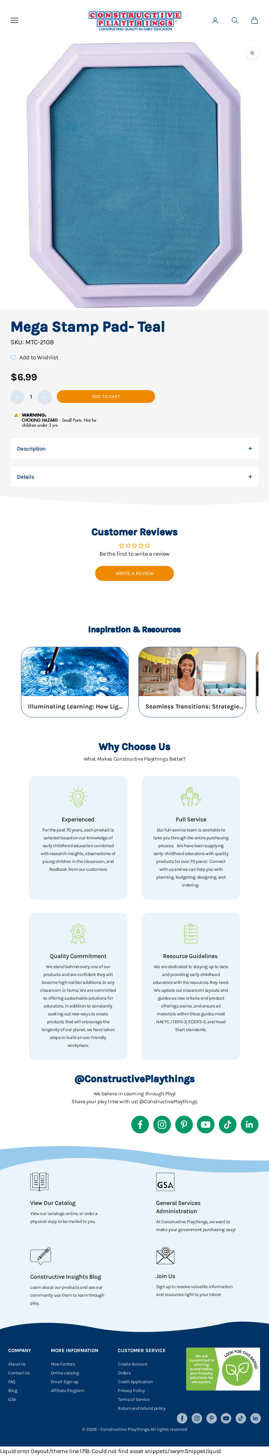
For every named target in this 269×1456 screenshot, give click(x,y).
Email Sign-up (64, 1382)
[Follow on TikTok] (227, 1124)
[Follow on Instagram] (162, 1124)
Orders (124, 1373)
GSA (12, 1399)
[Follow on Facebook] (140, 1124)
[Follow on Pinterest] (184, 1124)
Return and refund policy (141, 1408)
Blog (12, 1390)
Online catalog (65, 1373)
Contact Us (19, 1373)
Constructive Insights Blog (65, 1276)
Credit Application (135, 1382)
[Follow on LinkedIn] (249, 1124)
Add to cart (106, 396)
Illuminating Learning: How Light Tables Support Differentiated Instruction (77, 706)
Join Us (165, 1276)
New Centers (63, 1364)
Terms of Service (133, 1399)
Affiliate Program (67, 1390)
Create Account (132, 1364)
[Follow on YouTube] (205, 1124)
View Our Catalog (52, 1203)
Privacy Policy (131, 1390)
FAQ (11, 1382)
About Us (17, 1364)
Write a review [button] (134, 573)
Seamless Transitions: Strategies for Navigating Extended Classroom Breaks (194, 706)
